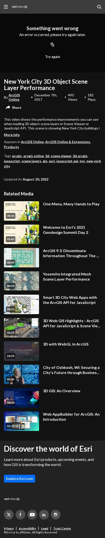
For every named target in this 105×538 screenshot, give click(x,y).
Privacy (9, 528)
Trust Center (62, 528)
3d (47, 156)
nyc (82, 161)
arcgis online (33, 156)
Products (11, 147)
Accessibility (27, 528)
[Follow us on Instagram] (56, 515)
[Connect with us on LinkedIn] (44, 515)
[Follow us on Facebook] (20, 515)
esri (52, 161)
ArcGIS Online (14, 97)
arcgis (17, 156)
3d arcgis (80, 156)
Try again (52, 57)
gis (45, 161)
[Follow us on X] (9, 515)
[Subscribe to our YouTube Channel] (32, 515)
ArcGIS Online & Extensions (67, 142)
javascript (12, 161)
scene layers (31, 161)
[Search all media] (99, 7)
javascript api (67, 161)
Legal (44, 528)
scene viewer (61, 156)
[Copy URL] (52, 45)
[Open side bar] (6, 7)
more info (12, 135)
